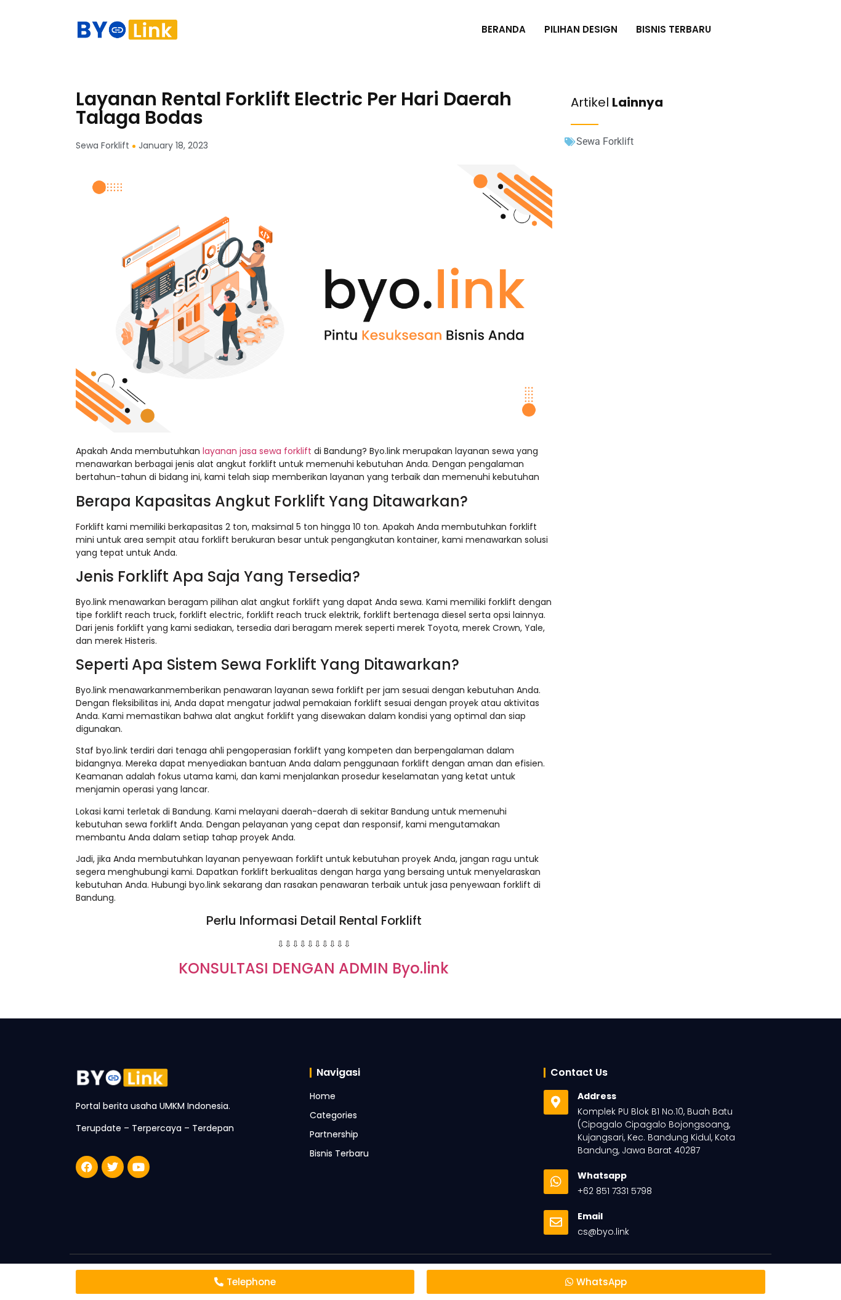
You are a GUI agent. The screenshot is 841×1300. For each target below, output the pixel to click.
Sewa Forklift (605, 141)
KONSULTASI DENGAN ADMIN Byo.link (314, 968)
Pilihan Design (581, 29)
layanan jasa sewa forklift (256, 451)
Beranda (503, 29)
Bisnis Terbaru (673, 29)
